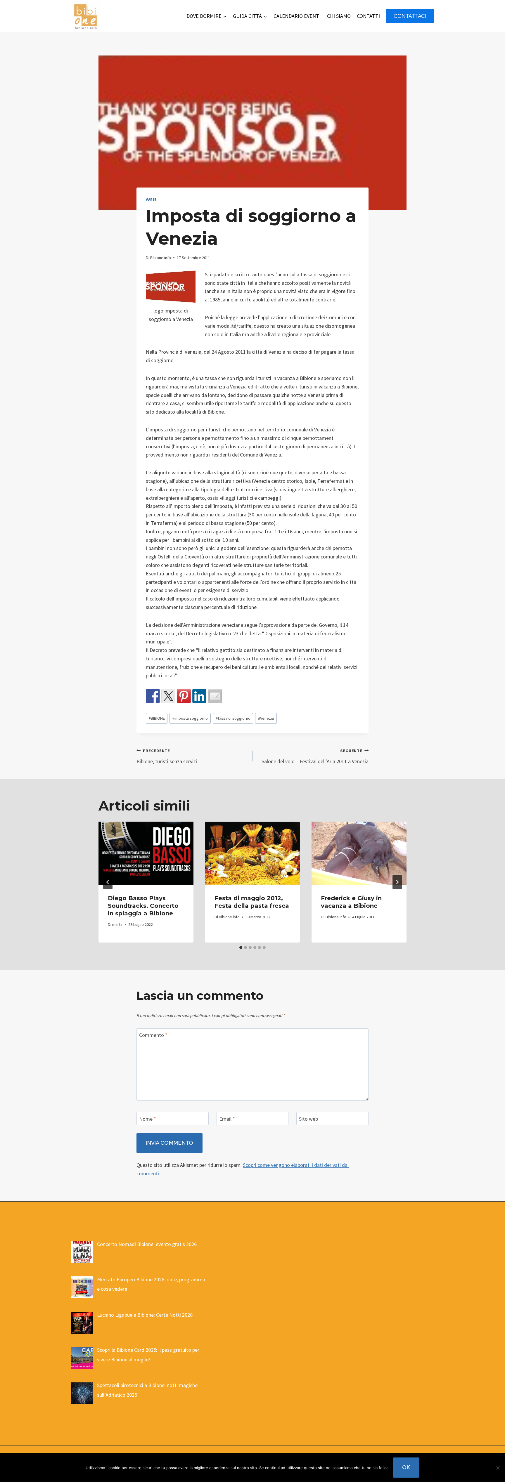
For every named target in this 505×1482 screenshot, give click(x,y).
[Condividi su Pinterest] (184, 696)
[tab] (240, 947)
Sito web (308, 1118)
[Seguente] (397, 882)
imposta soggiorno (190, 718)
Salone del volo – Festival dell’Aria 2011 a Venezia (315, 756)
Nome (147, 1118)
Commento (153, 1035)
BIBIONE (157, 718)
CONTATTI (368, 16)
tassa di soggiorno (233, 718)
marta (117, 924)
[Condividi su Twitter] (168, 696)
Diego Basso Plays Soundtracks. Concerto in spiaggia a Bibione (143, 906)
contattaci (410, 16)
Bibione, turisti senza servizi (166, 756)
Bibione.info (160, 257)
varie (151, 199)
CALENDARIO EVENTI (297, 16)
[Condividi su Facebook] (153, 696)
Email (227, 1118)
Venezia (266, 718)
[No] (498, 1468)
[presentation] (145, 853)
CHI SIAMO (339, 16)
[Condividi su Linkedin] (199, 696)
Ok (406, 1467)
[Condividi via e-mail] (215, 696)
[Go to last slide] (108, 882)
